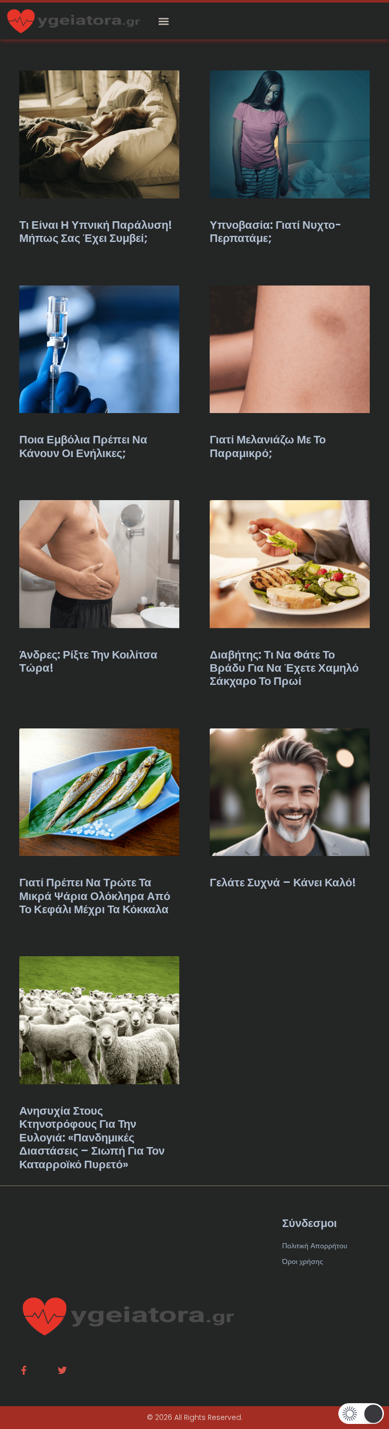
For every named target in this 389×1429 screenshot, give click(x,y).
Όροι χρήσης (302, 1261)
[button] (163, 21)
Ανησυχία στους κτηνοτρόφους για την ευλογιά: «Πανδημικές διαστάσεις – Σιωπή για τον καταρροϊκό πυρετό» (92, 1137)
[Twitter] (62, 1370)
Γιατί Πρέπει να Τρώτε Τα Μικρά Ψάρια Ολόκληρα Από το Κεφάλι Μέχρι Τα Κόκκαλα (94, 896)
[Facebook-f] (23, 1370)
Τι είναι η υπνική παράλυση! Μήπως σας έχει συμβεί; (95, 231)
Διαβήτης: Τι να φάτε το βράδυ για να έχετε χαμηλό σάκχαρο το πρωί (284, 668)
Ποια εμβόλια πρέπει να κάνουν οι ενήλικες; (83, 446)
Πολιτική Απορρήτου (314, 1246)
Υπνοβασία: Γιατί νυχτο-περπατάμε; (275, 231)
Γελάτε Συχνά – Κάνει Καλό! (283, 882)
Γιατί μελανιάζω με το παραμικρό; (268, 446)
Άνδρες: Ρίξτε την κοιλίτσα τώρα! (88, 661)
